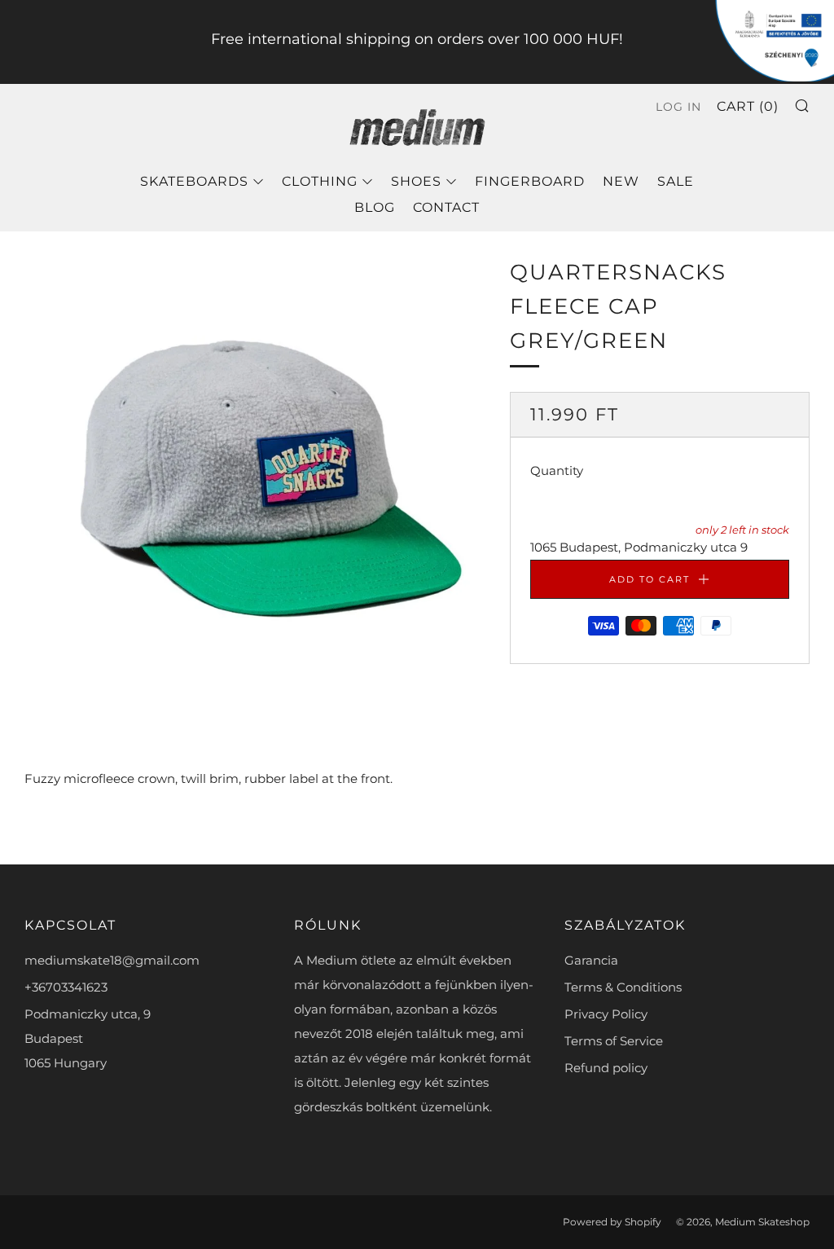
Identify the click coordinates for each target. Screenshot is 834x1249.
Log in (678, 106)
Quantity (556, 470)
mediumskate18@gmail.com (112, 960)
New (621, 181)
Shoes (416, 181)
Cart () (748, 106)
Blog (374, 207)
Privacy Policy (605, 1014)
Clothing (320, 181)
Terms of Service (613, 1041)
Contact (446, 207)
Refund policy (605, 1067)
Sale (675, 181)
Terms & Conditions (623, 987)
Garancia (591, 960)
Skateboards (194, 181)
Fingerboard (530, 181)
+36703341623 (66, 987)
